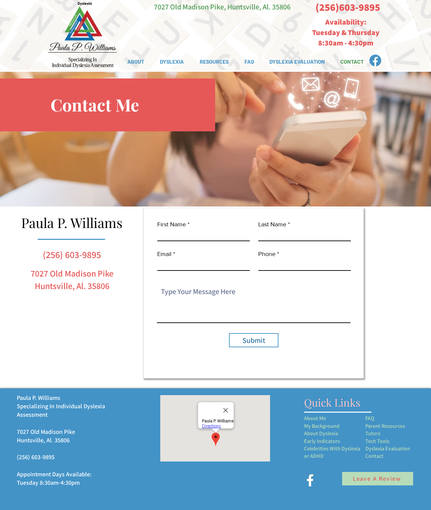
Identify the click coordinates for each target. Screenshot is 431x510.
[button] (135, 61)
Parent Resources (385, 425)
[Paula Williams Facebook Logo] (375, 60)
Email (164, 254)
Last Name (272, 224)
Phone (266, 254)
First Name (171, 224)
